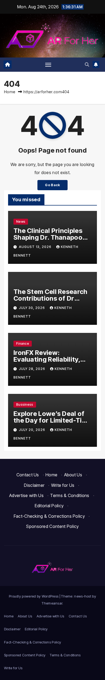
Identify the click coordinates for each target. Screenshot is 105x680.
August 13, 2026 (35, 247)
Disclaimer (34, 485)
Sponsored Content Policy (52, 526)
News (20, 222)
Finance (22, 343)
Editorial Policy (49, 505)
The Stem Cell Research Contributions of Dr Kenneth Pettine (50, 298)
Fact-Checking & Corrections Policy (49, 516)
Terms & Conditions (69, 495)
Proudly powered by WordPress (34, 596)
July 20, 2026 (32, 430)
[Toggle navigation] (48, 64)
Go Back (52, 185)
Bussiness (24, 404)
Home (9, 91)
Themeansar (52, 603)
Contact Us (27, 474)
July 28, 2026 (32, 369)
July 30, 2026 (32, 308)
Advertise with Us (26, 495)
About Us (73, 474)
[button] (87, 64)
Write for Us (63, 485)
